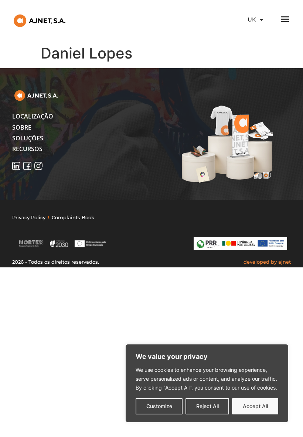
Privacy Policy (28, 217)
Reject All (207, 406)
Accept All (255, 406)
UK (252, 19)
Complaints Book (73, 217)
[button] (50, 116)
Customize (159, 406)
